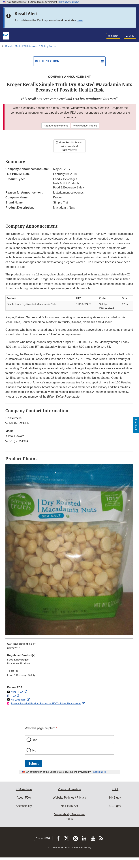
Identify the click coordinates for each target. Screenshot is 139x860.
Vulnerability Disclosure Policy (69, 816)
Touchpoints (97, 772)
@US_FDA (17, 691)
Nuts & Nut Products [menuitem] (18, 663)
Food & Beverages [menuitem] (18, 659)
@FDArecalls (18, 699)
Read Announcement (56, 125)
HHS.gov (115, 797)
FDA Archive (24, 789)
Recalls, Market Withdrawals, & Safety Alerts (30, 46)
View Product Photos (85, 125)
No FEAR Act (69, 805)
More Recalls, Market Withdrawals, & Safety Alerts (70, 146)
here (80, 20)
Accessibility (24, 805)
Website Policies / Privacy (69, 797)
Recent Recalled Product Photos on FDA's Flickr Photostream (46, 703)
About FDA (24, 797)
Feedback (135, 425)
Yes (34, 740)
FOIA (115, 789)
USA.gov (115, 805)
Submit (33, 763)
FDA (13, 695)
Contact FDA (43, 838)
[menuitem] (69, 647)
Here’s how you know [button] (68, 2)
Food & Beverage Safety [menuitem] (21, 675)
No (34, 750)
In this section (47, 61)
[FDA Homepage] (6, 35)
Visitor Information (69, 789)
